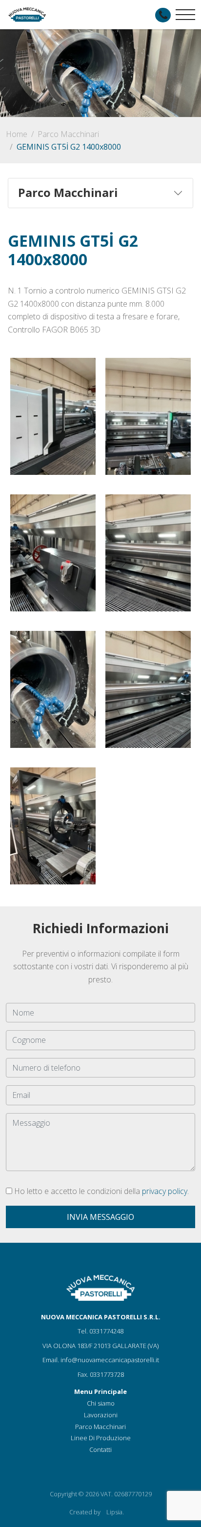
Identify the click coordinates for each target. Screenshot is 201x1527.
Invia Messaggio (100, 1217)
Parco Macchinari (68, 134)
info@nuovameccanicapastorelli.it (109, 1359)
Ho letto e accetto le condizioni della (100, 1191)
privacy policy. (165, 1191)
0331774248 (106, 1331)
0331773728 (107, 1374)
